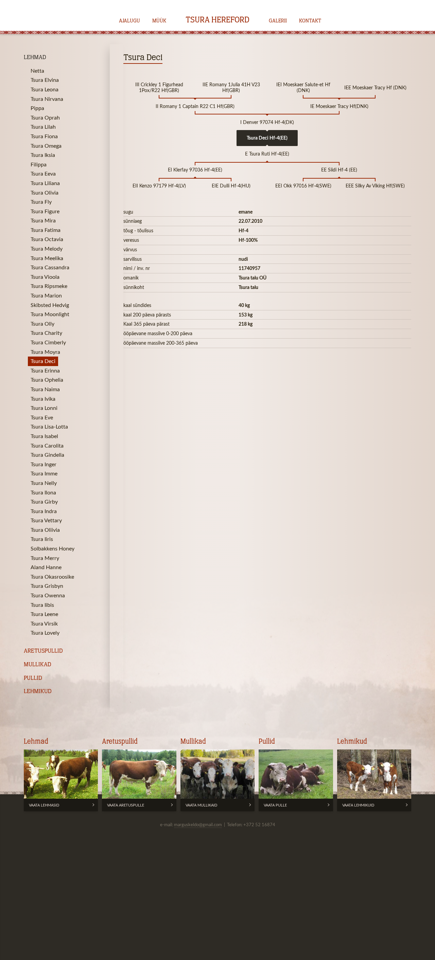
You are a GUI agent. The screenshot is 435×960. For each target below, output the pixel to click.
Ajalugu (129, 21)
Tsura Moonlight (50, 314)
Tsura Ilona (43, 492)
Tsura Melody (47, 248)
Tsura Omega (46, 145)
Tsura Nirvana (47, 99)
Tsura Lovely (45, 632)
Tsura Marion (46, 295)
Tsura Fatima (45, 230)
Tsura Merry (45, 558)
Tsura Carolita (47, 445)
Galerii (278, 21)
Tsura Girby (44, 501)
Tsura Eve (42, 417)
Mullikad (37, 664)
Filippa (39, 164)
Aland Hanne (46, 567)
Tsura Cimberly (48, 342)
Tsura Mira (43, 220)
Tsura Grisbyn (47, 586)
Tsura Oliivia (45, 529)
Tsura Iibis (42, 605)
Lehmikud (38, 691)
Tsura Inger (43, 464)
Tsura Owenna (48, 595)
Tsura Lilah (43, 126)
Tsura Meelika (47, 258)
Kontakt (310, 21)
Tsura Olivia (44, 192)
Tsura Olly (42, 323)
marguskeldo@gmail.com (198, 824)
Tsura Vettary (46, 520)
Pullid (33, 678)
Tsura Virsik (44, 623)
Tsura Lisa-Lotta (49, 426)
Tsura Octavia (47, 239)
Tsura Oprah (45, 117)
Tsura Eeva (43, 173)
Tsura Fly (41, 201)
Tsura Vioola (45, 276)
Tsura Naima (45, 389)
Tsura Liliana (45, 183)
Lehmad (35, 57)
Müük (159, 21)
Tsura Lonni (44, 408)
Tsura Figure (45, 211)
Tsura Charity (46, 333)
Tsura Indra (44, 511)
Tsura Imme (44, 473)
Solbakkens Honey (52, 548)
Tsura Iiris (42, 539)
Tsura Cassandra (50, 267)
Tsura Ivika (43, 398)
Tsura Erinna (45, 370)
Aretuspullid (43, 651)
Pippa (37, 108)
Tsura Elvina (45, 80)
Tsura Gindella (47, 454)
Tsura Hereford (217, 20)
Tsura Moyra (45, 352)
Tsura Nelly (44, 483)
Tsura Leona (44, 89)
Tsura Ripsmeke (49, 286)
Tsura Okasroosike (52, 576)
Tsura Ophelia (47, 379)
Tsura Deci (43, 361)
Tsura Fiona (44, 136)
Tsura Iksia (43, 155)
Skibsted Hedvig (50, 305)
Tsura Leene (44, 614)
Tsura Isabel (44, 436)
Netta (37, 70)
